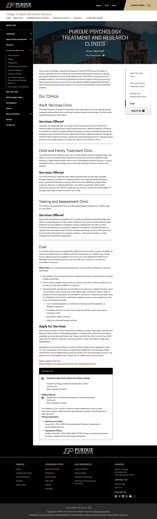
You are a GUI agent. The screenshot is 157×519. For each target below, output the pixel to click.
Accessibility (34, 514)
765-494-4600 (120, 484)
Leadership (10, 33)
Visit (107, 5)
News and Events (13, 113)
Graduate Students (61, 18)
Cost (132, 103)
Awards (9, 119)
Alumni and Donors (94, 18)
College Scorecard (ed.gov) (95, 514)
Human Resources (23, 477)
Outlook (48, 484)
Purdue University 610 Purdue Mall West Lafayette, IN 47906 (124, 472)
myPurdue (49, 488)
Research (78, 18)
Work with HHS (12, 91)
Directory (10, 44)
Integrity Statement (62, 514)
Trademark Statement (101, 511)
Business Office (80, 473)
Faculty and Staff (80, 469)
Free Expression (77, 514)
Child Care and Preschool (18, 66)
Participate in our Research (18, 86)
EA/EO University (47, 514)
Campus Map (21, 484)
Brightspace (49, 473)
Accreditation (11, 102)
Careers (19, 469)
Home (8, 18)
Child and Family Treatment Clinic (137, 85)
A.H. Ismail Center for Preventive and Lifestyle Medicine (17, 80)
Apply (98, 5)
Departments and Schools (16, 39)
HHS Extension (14, 55)
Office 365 (49, 481)
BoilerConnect (50, 477)
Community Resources (15, 50)
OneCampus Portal (52, 469)
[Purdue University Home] (78, 451)
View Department (93, 55)
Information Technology (83, 477)
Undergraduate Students (37, 18)
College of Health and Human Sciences (28, 14)
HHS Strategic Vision (14, 97)
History (9, 108)
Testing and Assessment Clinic (138, 95)
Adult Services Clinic (136, 75)
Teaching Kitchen (14, 73)
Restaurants (12, 62)
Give (114, 5)
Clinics (10, 59)
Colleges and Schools (24, 473)
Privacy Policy (112, 514)
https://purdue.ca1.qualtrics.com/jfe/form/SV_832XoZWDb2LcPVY (67, 363)
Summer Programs (15, 70)
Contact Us (10, 125)
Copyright (51, 511)
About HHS (17, 18)
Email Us (118, 487)
